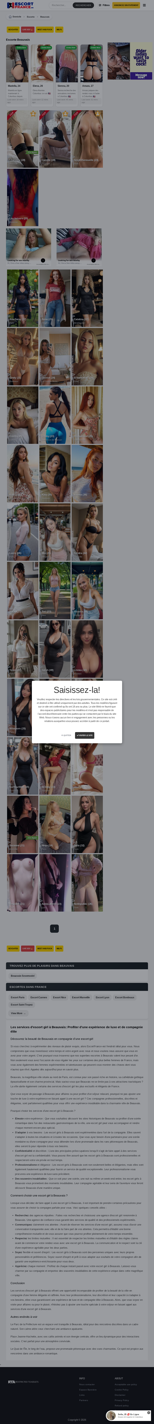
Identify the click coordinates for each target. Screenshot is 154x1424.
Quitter (67, 735)
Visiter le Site (86, 735)
